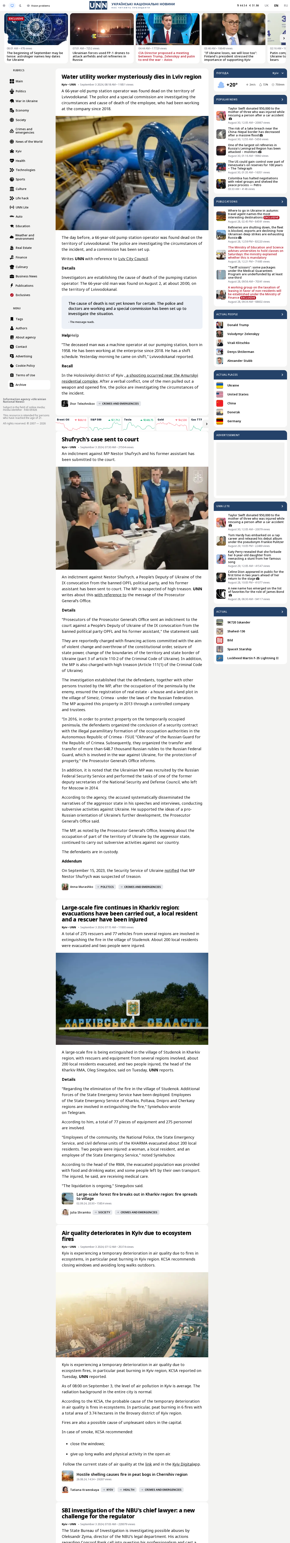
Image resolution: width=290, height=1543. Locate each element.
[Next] (284, 38)
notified (172, 870)
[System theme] (12, 5)
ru (286, 5)
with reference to (110, 594)
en (276, 5)
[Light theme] (4, 5)
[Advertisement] (250, 469)
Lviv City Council (133, 258)
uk (267, 5)
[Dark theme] (20, 5)
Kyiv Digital (182, 1464)
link (148, 1464)
